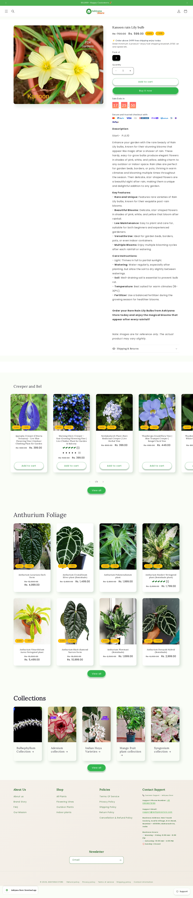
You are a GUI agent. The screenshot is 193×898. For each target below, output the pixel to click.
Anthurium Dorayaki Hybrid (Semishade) (161, 650)
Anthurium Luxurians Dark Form (32, 576)
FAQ (16, 807)
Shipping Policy (108, 807)
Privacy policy (88, 882)
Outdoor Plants (65, 807)
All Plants (62, 796)
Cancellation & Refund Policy (116, 817)
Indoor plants (64, 812)
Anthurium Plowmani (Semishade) (118, 650)
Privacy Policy (107, 801)
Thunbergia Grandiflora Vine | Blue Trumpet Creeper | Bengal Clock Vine (157, 438)
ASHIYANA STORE (55, 882)
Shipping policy (124, 882)
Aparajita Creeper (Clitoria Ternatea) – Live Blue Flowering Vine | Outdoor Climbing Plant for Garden (29, 440)
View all (96, 490)
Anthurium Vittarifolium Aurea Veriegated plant (32, 650)
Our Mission (20, 812)
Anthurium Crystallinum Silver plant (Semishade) (75, 576)
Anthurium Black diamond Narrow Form (75, 650)
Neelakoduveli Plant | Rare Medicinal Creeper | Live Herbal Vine (114, 438)
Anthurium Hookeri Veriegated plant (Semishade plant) (161, 576)
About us (19, 796)
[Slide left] (90, 481)
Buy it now (145, 90)
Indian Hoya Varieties (93, 749)
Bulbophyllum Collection (26, 749)
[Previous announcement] (6, 3)
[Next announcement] (187, 3)
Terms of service (106, 882)
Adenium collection (58, 749)
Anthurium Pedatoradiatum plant (118, 576)
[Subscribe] (120, 860)
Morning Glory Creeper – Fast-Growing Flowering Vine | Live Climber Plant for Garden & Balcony (71, 440)
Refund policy (73, 882)
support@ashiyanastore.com (157, 812)
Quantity (116, 64)
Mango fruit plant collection (130, 749)
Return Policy (107, 812)
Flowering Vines (65, 801)
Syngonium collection (161, 749)
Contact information (143, 882)
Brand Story (20, 801)
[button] (6, 11)
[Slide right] (103, 481)
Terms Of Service (109, 796)
